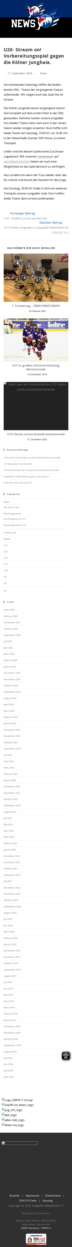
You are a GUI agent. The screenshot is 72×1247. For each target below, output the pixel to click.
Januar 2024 (10, 723)
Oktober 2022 (11, 799)
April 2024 (9, 704)
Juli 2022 (8, 818)
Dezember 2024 (12, 672)
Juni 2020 (8, 925)
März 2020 (9, 931)
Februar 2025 (10, 660)
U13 (6, 551)
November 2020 (12, 893)
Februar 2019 (10, 1013)
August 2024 (10, 698)
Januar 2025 (10, 666)
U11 (6, 545)
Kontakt (15, 1195)
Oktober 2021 (11, 868)
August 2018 (10, 1051)
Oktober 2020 (11, 900)
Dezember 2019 (12, 950)
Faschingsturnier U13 (15, 525)
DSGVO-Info (28, 1200)
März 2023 (9, 767)
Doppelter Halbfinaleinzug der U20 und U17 (27, 476)
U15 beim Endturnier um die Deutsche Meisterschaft (31, 470)
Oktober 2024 (11, 685)
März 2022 (9, 837)
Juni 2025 (8, 647)
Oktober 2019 (11, 963)
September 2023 (12, 748)
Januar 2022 (10, 849)
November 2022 (12, 792)
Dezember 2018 (12, 1026)
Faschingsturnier (12, 513)
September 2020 (12, 906)
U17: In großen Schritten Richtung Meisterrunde (36, 367)
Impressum (32, 1195)
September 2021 (12, 874)
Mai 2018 (8, 1070)
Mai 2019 (8, 994)
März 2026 (9, 609)
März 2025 (9, 654)
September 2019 (12, 969)
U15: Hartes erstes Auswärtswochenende (36, 434)
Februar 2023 (10, 774)
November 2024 (12, 679)
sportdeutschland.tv (17, 161)
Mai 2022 (8, 824)
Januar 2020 (10, 944)
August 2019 (10, 975)
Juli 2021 (8, 881)
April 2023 (9, 761)
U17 (6, 564)
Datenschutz (53, 1195)
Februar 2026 (10, 616)
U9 (5, 583)
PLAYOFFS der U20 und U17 (18, 482)
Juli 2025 (8, 641)
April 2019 (9, 1001)
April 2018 (9, 1076)
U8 (5, 576)
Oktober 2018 (11, 1039)
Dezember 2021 (12, 856)
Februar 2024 (10, 717)
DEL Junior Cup (11, 507)
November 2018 (12, 1032)
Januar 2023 (10, 780)
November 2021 (12, 862)
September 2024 (12, 691)
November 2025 (12, 622)
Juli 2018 (8, 1057)
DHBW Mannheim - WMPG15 (36, 1228)
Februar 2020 (10, 938)
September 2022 (12, 805)
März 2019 (9, 1007)
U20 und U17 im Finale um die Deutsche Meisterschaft (32, 457)
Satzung (47, 1200)
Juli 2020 (8, 919)
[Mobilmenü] (66, 8)
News (43, 73)
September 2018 (12, 1045)
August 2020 (10, 912)
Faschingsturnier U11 (15, 518)
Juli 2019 (8, 982)
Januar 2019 (10, 1020)
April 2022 (9, 830)
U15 (6, 557)
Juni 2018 (8, 1064)
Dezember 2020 (12, 887)
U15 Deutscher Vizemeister (18, 463)
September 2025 (12, 635)
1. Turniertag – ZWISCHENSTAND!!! (36, 306)
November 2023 (12, 736)
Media (7, 538)
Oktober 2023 (11, 742)
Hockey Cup (10, 532)
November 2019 (12, 957)
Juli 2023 (8, 754)
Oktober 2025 (11, 628)
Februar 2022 (10, 843)
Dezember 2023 (12, 729)
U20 (6, 570)
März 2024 (9, 710)
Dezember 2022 (12, 786)
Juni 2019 (8, 988)
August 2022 (10, 811)
